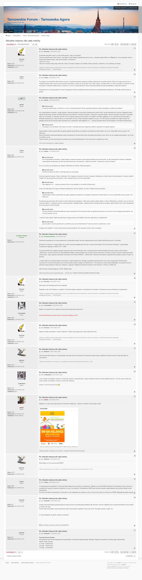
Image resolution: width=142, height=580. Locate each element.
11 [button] (121, 44)
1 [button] (117, 44)
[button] (112, 44)
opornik (22, 104)
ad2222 (22, 407)
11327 (13, 63)
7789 (12, 412)
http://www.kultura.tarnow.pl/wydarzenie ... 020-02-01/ (55, 273)
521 (12, 504)
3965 (12, 81)
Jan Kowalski (21, 313)
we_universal (112, 566)
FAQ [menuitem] (6, 31)
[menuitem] (115, 568)
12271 (13, 365)
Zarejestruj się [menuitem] (123, 4)
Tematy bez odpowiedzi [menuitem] (121, 8)
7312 (12, 388)
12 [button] (124, 44)
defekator (21, 360)
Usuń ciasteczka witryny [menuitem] (27, 562)
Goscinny (21, 59)
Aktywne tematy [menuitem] (133, 8)
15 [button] (132, 44)
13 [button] (127, 44)
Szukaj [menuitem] (11, 31)
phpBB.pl (124, 564)
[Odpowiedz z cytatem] (134, 48)
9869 (12, 109)
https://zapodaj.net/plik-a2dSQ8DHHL (57, 525)
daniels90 (21, 500)
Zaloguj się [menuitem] (133, 4)
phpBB (118, 562)
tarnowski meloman (21, 235)
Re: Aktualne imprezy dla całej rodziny (53, 49)
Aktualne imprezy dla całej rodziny (23, 40)
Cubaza (22, 77)
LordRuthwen (21, 383)
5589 (12, 317)
